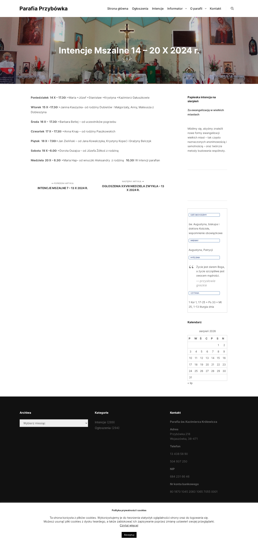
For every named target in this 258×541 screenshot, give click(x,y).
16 (224, 357)
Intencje (100, 422)
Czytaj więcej (129, 525)
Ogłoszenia (103, 428)
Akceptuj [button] (129, 534)
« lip (190, 383)
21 (212, 364)
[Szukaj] (232, 8)
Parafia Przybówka (38, 8)
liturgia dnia (207, 306)
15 (218, 357)
